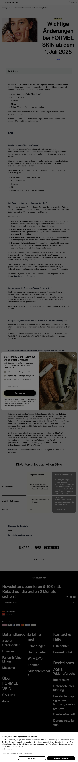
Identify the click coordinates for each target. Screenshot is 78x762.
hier (56, 744)
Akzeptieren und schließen (61, 758)
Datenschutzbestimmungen (12, 754)
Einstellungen (32, 758)
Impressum (28, 754)
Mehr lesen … (7, 749)
